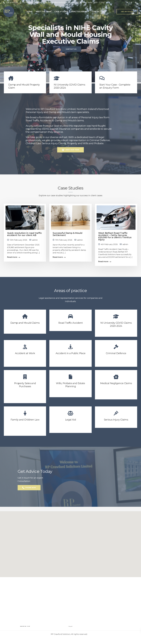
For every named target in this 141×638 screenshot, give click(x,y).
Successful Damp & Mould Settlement (67, 234)
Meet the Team (43, 12)
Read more (12, 257)
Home (29, 12)
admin (35, 240)
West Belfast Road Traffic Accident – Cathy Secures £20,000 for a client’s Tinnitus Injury (115, 236)
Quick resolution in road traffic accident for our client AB (24, 234)
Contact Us (98, 12)
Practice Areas (79, 12)
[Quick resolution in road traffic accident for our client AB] (25, 217)
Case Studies (61, 12)
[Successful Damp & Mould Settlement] (70, 217)
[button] (70, 543)
